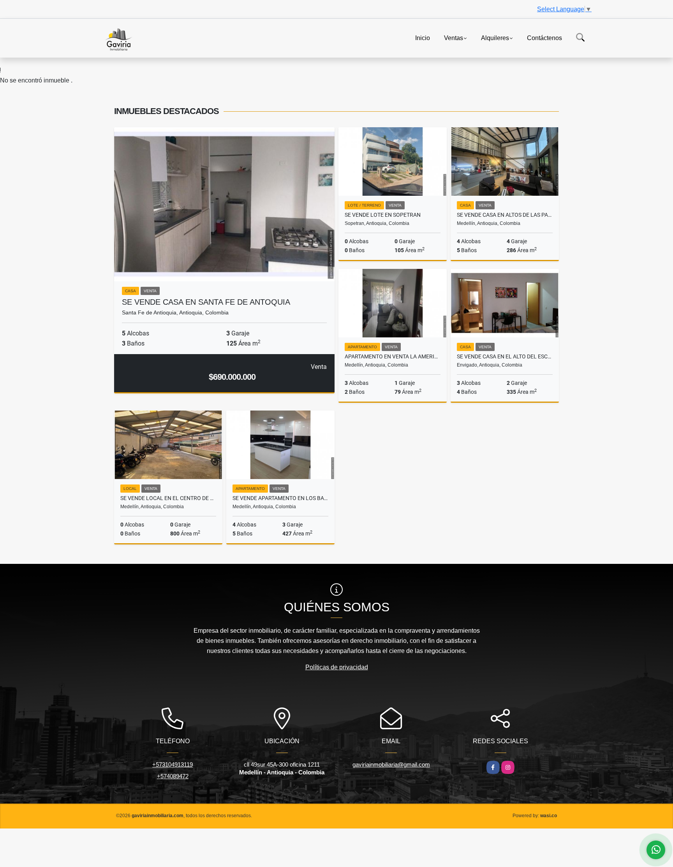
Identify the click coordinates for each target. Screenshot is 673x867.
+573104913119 (172, 764)
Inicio (422, 37)
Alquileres (495, 37)
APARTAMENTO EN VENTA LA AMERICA (392, 356)
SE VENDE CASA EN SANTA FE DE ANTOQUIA (206, 302)
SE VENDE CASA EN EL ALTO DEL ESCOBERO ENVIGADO (505, 356)
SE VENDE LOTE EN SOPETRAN (383, 215)
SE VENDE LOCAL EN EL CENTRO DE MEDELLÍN (168, 498)
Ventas (453, 37)
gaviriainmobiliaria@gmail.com (391, 764)
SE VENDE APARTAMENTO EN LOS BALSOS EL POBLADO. (280, 498)
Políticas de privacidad (336, 667)
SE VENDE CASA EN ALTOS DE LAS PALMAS (505, 215)
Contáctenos (544, 37)
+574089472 (173, 776)
